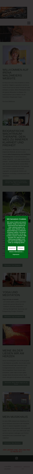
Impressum (16, 254)
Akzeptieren (12, 248)
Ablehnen (21, 248)
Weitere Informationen (15, 251)
